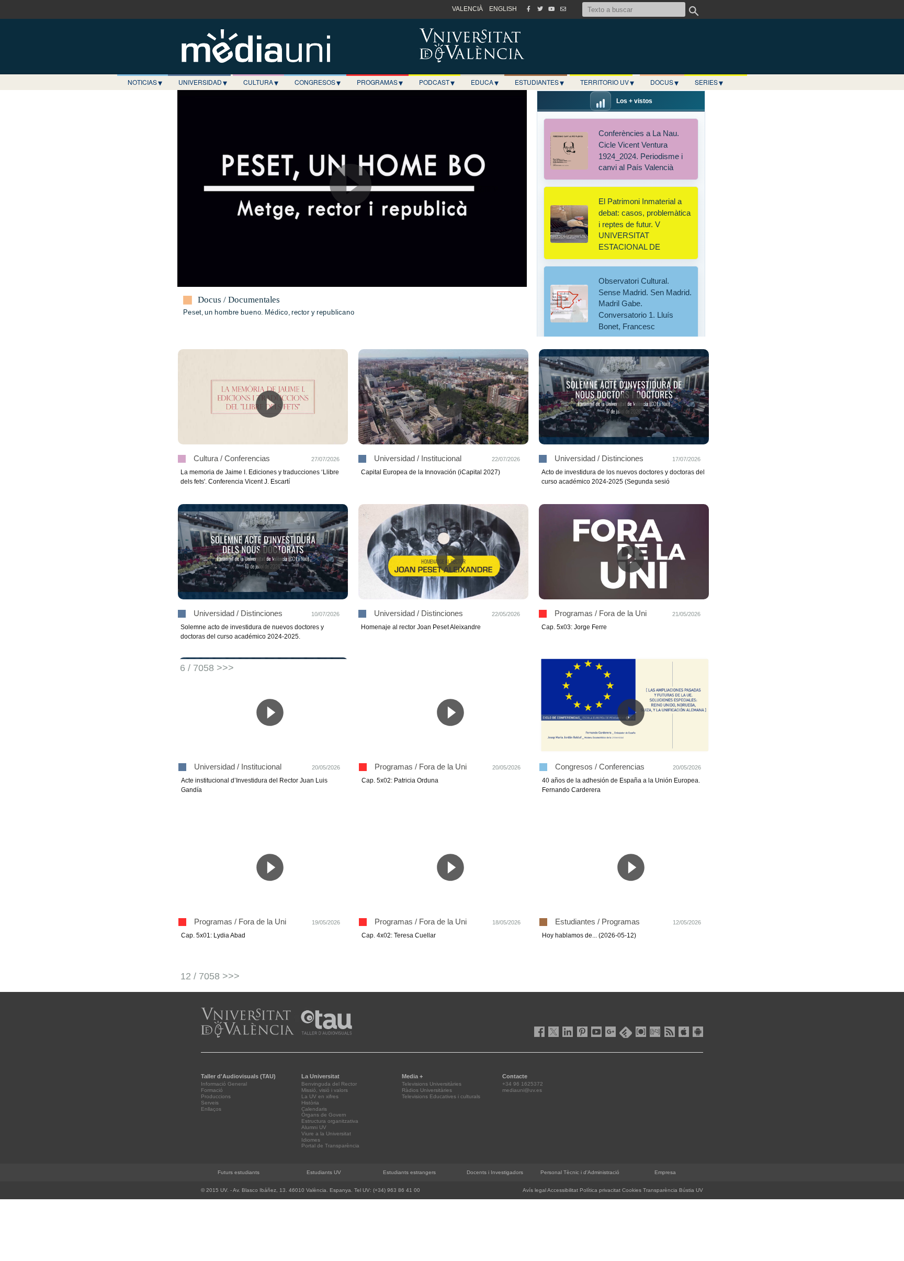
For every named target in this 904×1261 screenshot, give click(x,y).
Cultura (260, 82)
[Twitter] (540, 9)
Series (709, 82)
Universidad (202, 82)
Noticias (145, 82)
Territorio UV (607, 82)
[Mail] (563, 9)
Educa (485, 82)
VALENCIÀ (467, 9)
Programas (380, 82)
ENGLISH (503, 9)
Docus (664, 82)
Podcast (437, 82)
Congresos (318, 82)
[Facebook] (528, 9)
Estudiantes (539, 82)
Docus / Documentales (239, 300)
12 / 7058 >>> (210, 976)
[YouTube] (551, 9)
